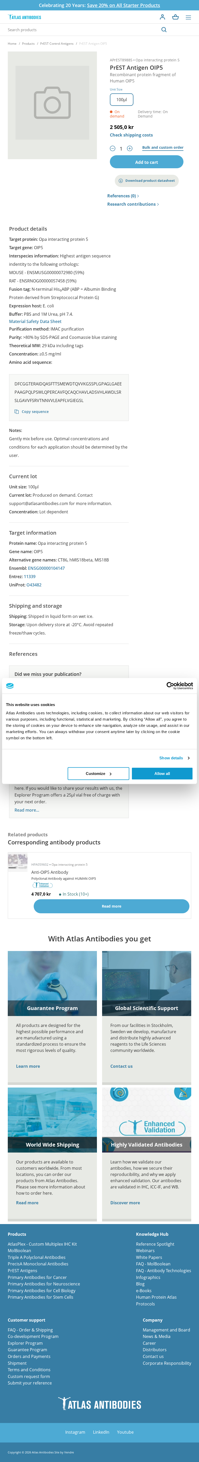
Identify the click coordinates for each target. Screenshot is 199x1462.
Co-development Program (33, 1336)
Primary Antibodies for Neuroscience (44, 1284)
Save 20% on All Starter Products (123, 5)
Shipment (17, 1363)
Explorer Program (25, 1343)
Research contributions (131, 204)
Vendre (69, 1452)
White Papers (149, 1257)
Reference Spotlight (155, 1244)
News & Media (156, 1336)
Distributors (155, 1350)
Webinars (145, 1250)
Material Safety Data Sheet (35, 321)
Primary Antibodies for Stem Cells (40, 1297)
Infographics (148, 1277)
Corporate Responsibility (167, 1363)
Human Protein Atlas (156, 1297)
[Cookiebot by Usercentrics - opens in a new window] (170, 686)
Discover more (125, 1203)
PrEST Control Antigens (57, 43)
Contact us (121, 1066)
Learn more (28, 1066)
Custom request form (29, 1376)
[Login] (162, 17)
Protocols (145, 1304)
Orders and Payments (29, 1356)
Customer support (26, 1320)
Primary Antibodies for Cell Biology (41, 1290)
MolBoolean (19, 1250)
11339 (29, 576)
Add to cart (146, 162)
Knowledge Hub (152, 1234)
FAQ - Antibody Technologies (163, 1270)
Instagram (75, 1432)
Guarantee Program (27, 1350)
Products (28, 43)
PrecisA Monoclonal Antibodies (38, 1264)
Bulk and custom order (162, 147)
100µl (121, 99)
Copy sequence (35, 411)
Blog (140, 1284)
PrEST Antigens (22, 1270)
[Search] (164, 30)
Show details (171, 758)
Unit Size (116, 89)
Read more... (27, 810)
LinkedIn (101, 1432)
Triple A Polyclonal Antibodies (37, 1257)
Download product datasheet (150, 180)
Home (12, 43)
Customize (95, 773)
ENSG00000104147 (46, 568)
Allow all (162, 773)
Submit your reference (30, 1383)
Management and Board (166, 1330)
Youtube (125, 1432)
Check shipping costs (131, 135)
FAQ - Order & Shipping (30, 1330)
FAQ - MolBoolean (153, 1264)
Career (149, 1343)
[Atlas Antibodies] (24, 17)
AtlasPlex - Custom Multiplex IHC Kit (42, 1244)
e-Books (144, 1290)
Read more (27, 1203)
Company (152, 1320)
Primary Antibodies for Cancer (37, 1277)
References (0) (121, 196)
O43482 (33, 585)
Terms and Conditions (29, 1370)
